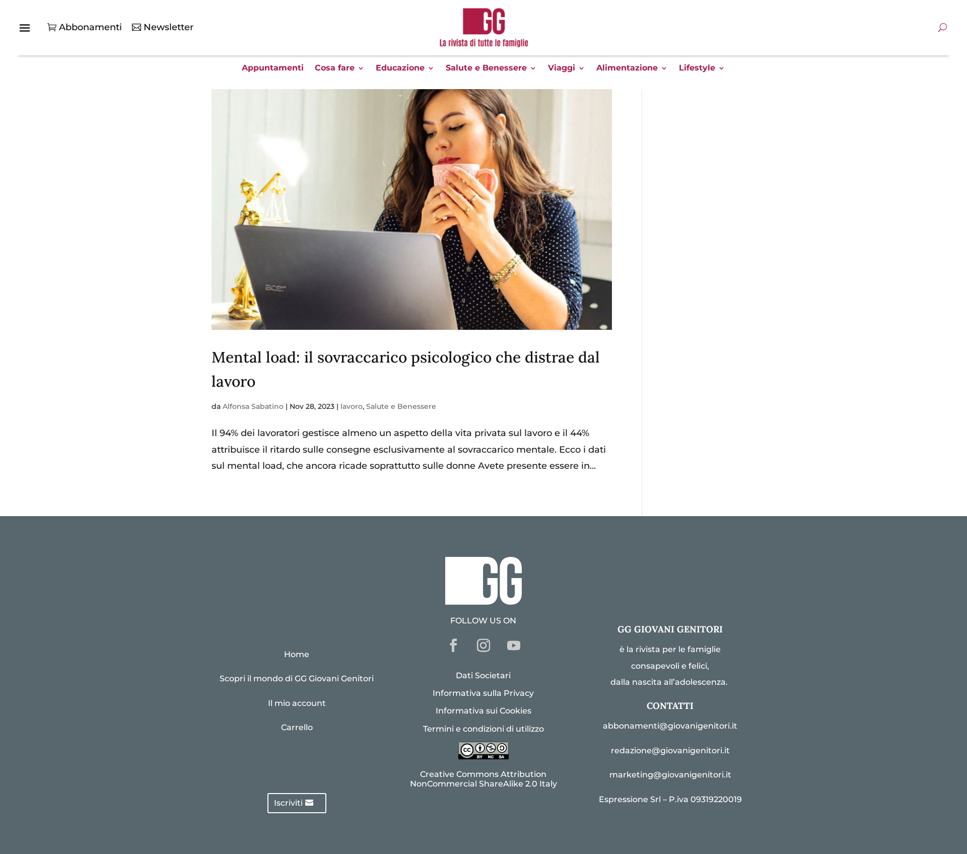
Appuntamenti (273, 68)
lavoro (351, 406)
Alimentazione (627, 68)
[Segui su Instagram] (483, 645)
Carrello (297, 727)
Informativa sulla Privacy (483, 693)
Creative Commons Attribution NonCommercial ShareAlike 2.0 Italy (483, 779)
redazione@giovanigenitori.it (670, 750)
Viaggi (561, 68)
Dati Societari (483, 675)
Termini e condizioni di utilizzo (483, 729)
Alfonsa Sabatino (253, 406)
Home (296, 654)
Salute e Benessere (486, 68)
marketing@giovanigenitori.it (670, 774)
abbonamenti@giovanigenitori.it (670, 726)
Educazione (400, 68)
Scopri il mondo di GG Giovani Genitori (297, 678)
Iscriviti (288, 803)
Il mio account (297, 703)
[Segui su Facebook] (453, 645)
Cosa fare (335, 68)
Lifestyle (697, 68)
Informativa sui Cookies (483, 711)
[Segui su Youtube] (514, 645)
